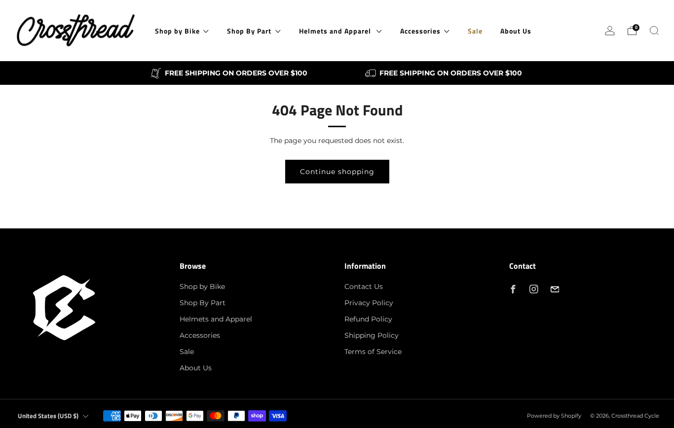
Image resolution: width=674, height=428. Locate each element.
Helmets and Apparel (336, 31)
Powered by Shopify (554, 415)
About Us (515, 31)
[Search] (654, 31)
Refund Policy (368, 319)
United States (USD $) (48, 416)
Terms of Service (373, 351)
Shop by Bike (177, 31)
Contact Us (363, 286)
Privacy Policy (368, 302)
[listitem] (229, 73)
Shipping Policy (371, 335)
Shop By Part (249, 31)
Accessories (420, 31)
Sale (475, 31)
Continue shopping (337, 171)
